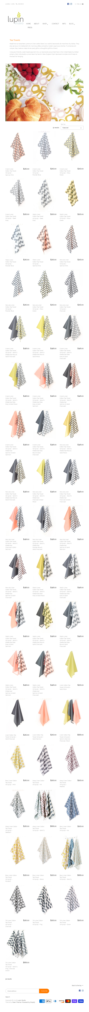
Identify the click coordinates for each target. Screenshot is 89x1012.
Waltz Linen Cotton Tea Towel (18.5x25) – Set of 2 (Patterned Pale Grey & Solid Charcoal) (66, 592)
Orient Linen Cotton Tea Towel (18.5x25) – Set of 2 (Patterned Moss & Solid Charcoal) (11, 352)
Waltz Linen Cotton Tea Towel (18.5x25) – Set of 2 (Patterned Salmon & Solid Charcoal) (38, 690)
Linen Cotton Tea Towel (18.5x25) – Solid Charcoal (10, 737)
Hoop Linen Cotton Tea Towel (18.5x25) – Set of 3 (38, 828)
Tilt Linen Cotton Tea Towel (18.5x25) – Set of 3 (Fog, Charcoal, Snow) (11, 966)
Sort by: (63, 124)
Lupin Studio (21, 1000)
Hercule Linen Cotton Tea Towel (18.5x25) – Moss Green (38, 308)
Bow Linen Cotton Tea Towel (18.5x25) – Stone (38, 877)
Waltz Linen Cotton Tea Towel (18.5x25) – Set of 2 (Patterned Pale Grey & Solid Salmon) (11, 641)
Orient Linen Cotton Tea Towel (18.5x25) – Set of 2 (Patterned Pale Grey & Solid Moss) (11, 400)
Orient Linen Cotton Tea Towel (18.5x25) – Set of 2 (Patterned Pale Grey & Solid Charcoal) (66, 353)
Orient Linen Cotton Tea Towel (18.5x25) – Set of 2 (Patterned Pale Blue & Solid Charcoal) (38, 450)
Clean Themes (16, 1002)
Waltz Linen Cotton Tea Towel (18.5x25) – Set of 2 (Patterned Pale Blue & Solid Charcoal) (66, 641)
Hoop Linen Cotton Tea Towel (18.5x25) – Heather (65, 783)
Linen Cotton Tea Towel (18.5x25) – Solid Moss (65, 687)
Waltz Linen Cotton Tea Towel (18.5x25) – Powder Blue (10, 263)
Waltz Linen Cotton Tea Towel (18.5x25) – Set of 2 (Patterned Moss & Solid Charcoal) (38, 640)
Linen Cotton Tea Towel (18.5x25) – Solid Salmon (38, 737)
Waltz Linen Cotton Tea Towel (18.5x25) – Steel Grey (38, 217)
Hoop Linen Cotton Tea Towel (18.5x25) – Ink (38, 782)
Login (7, 4)
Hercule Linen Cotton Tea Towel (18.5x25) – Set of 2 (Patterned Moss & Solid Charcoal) (11, 496)
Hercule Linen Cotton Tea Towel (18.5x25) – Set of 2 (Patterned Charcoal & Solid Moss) (38, 497)
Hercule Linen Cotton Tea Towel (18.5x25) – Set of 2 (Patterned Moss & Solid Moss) (66, 449)
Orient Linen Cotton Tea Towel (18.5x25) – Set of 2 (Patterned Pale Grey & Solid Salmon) (38, 401)
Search (7, 997)
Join (12, 4)
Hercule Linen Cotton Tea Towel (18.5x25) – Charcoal (65, 308)
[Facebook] (68, 4)
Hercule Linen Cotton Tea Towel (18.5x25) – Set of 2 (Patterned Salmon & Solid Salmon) (66, 544)
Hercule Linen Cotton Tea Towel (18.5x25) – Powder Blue (10, 308)
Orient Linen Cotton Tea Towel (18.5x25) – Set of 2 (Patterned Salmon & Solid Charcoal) (66, 401)
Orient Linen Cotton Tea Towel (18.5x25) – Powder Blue (38, 172)
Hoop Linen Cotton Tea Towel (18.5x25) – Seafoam (11, 829)
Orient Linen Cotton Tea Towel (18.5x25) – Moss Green (65, 172)
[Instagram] (71, 4)
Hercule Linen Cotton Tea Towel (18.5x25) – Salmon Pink (65, 263)
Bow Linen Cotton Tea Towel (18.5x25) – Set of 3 (66, 877)
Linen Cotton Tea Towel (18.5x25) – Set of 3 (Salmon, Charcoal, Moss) (65, 738)
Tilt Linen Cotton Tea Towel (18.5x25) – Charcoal (10, 923)
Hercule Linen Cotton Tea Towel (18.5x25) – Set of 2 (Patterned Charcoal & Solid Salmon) (11, 544)
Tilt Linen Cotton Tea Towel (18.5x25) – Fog (38, 922)
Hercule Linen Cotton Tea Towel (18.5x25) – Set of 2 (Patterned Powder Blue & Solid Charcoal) (38, 544)
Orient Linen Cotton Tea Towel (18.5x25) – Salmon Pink (10, 172)
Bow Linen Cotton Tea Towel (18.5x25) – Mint (11, 782)
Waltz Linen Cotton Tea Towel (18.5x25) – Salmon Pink (38, 263)
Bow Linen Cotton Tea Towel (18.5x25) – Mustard (11, 878)
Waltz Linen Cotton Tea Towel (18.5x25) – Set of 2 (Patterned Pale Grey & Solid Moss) (38, 591)
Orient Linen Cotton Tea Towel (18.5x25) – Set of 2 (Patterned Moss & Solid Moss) (38, 352)
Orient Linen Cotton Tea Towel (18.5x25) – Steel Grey (10, 217)
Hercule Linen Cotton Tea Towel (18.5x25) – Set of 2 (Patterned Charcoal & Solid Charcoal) (66, 497)
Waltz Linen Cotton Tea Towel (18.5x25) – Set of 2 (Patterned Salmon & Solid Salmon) (11, 690)
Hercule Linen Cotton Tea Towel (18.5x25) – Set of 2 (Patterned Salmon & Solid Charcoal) (11, 592)
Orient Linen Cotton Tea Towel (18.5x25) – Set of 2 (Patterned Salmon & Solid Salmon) (11, 450)
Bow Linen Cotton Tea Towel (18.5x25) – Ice (65, 828)
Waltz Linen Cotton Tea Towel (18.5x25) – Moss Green (65, 217)
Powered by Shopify (28, 1002)
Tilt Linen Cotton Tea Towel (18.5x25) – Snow (65, 922)
